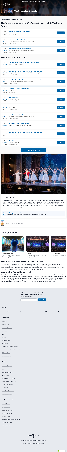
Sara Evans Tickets (6, 416)
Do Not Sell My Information (9, 381)
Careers (4, 337)
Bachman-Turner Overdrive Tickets (11, 419)
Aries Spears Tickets (7, 426)
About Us (4, 321)
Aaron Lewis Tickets (7, 413)
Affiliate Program (6, 340)
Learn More (42, 214)
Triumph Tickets (6, 404)
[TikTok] (59, 311)
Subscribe (42, 300)
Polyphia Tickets (6, 407)
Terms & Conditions (7, 372)
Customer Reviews (7, 328)
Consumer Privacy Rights (8, 378)
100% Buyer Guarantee (8, 325)
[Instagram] (33, 311)
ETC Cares (4, 331)
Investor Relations (6, 356)
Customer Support (7, 366)
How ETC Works (6, 388)
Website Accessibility (7, 384)
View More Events (33, 150)
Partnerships (5, 343)
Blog (3, 334)
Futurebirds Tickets (7, 422)
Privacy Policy (5, 375)
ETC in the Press (6, 353)
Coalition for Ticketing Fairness (10, 346)
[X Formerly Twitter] (20, 311)
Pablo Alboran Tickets (7, 410)
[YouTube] (46, 311)
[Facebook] (8, 311)
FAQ (3, 369)
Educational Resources (8, 391)
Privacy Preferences (7, 394)
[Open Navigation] (64, 4)
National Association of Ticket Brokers (12, 350)
